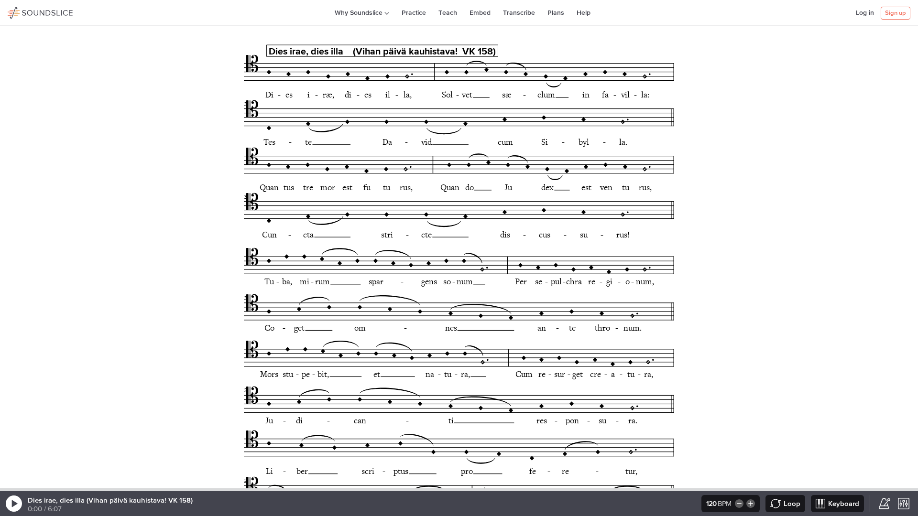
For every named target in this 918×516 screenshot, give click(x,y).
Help (583, 13)
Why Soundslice (358, 13)
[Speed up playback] (751, 503)
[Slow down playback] (738, 503)
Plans (555, 13)
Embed (480, 13)
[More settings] (903, 503)
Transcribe (519, 13)
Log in (865, 13)
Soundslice (26, 11)
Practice (414, 13)
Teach (447, 13)
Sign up (895, 13)
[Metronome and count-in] (884, 503)
